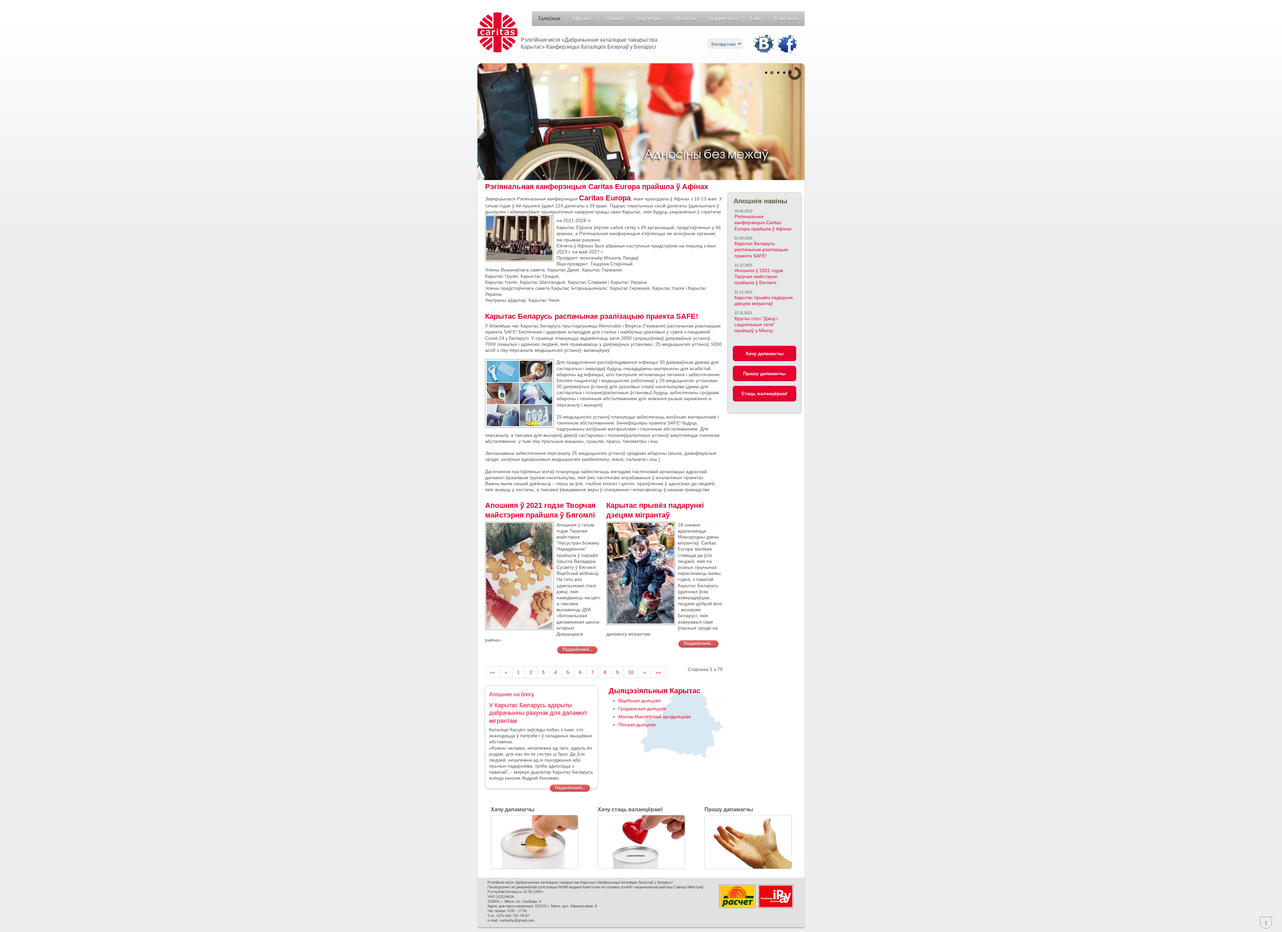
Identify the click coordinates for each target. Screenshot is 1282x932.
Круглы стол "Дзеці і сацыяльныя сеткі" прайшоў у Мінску (756, 324)
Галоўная (549, 19)
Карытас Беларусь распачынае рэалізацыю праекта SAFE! (761, 249)
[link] (605, 198)
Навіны (614, 19)
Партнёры (648, 19)
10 (631, 672)
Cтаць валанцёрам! (764, 393)
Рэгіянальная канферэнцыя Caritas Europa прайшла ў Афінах (763, 222)
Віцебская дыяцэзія (639, 700)
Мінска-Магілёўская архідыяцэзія (654, 716)
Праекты (685, 19)
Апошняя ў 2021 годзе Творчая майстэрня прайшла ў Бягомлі (758, 276)
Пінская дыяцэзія (637, 724)
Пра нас (583, 19)
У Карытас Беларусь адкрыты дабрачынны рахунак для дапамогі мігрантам (538, 713)
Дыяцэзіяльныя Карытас (653, 691)
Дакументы (723, 19)
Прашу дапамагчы (764, 373)
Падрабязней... (577, 649)
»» (658, 672)
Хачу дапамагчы (764, 353)
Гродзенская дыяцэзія (642, 708)
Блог (756, 19)
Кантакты (786, 19)
